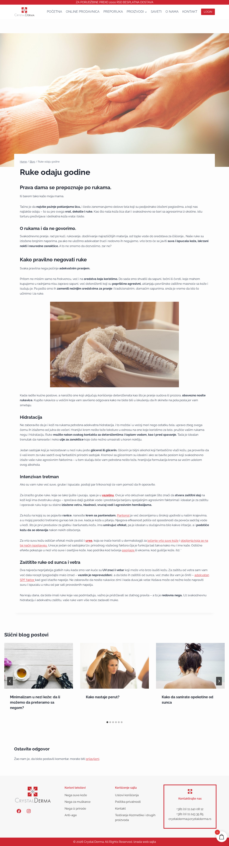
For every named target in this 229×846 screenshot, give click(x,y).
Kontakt (189, 11)
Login (208, 11)
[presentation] (38, 666)
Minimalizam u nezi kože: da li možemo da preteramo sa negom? (35, 702)
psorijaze (128, 550)
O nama (172, 11)
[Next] (219, 681)
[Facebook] (18, 811)
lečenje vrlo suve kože (163, 540)
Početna (54, 11)
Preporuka (113, 11)
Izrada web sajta (144, 841)
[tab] (107, 722)
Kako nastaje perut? (103, 697)
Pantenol (123, 515)
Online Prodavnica (82, 11)
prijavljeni (92, 759)
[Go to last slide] (10, 681)
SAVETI (156, 11)
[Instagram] (28, 811)
